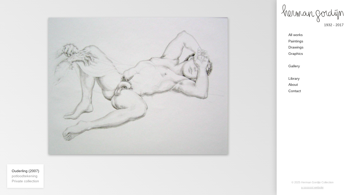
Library (294, 78)
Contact (294, 91)
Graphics (295, 54)
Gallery (294, 66)
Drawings (295, 47)
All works (295, 35)
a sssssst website (312, 187)
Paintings (295, 41)
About (293, 85)
